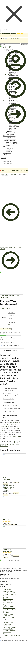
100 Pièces (11, 318)
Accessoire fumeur (11, 174)
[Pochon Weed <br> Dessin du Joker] (14, 548)
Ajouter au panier (6, 328)
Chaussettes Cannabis (9, 594)
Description (15, 350)
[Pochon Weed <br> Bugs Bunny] (14, 476)
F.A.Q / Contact (7, 74)
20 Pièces (11, 312)
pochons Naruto (4, 426)
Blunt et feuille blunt (9, 592)
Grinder (5, 596)
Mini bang (6, 597)
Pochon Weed (4, 446)
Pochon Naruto (4, 444)
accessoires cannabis (13, 436)
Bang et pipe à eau (8, 591)
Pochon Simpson (14, 444)
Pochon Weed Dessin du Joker (7, 550)
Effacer (10, 325)
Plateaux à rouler (8, 599)
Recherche (24, 44)
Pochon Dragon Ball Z (11, 443)
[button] (7, 521)
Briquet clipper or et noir (10, 520)
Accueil (2, 174)
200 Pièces (12, 322)
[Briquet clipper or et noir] (14, 518)
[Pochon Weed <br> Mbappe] (8, 486)
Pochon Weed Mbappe (7, 489)
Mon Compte (7, 161)
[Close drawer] (0, 31)
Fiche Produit (7, 350)
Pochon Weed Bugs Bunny (7, 478)
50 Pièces (11, 315)
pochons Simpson (9, 424)
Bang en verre (7, 589)
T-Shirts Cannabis (8, 602)
